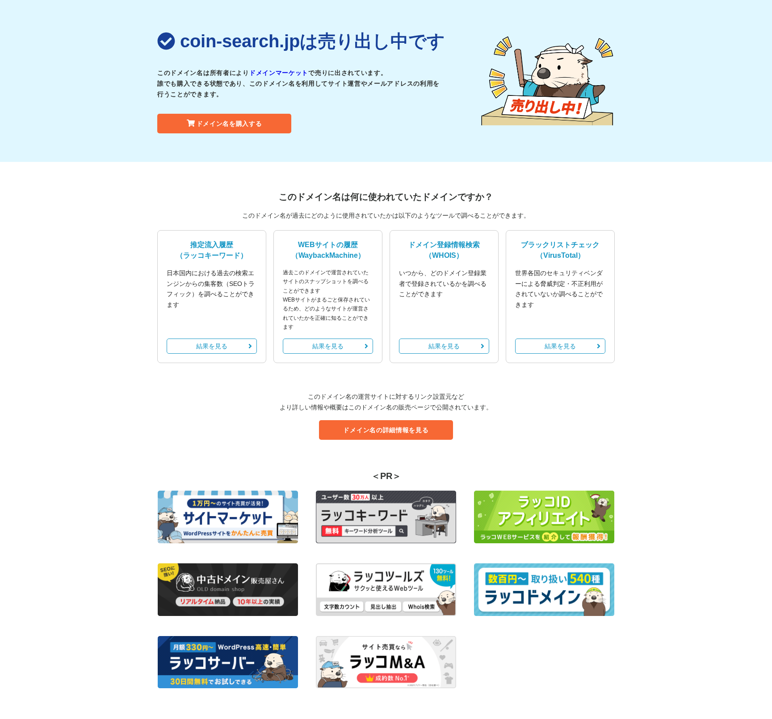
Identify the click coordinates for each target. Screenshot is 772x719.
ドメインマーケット (278, 72)
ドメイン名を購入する (229, 123)
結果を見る (211, 346)
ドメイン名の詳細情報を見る (385, 430)
